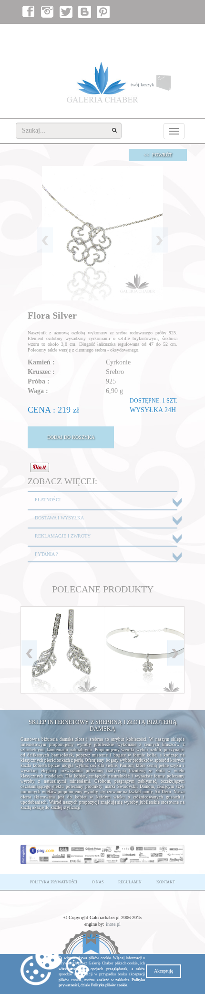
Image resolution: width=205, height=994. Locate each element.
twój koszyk (157, 87)
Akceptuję (163, 970)
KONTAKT (165, 882)
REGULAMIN (130, 882)
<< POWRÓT (158, 154)
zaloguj (140, 33)
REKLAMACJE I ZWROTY (63, 535)
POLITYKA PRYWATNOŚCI (53, 882)
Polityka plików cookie (109, 985)
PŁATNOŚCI (48, 499)
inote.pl (113, 924)
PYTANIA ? (46, 554)
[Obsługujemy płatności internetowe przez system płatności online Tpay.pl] (102, 854)
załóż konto (169, 33)
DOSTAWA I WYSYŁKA (59, 517)
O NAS (97, 882)
